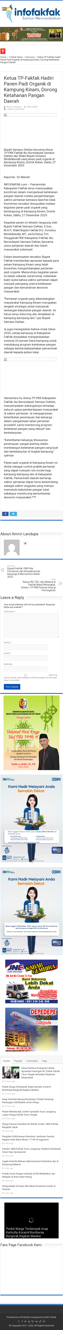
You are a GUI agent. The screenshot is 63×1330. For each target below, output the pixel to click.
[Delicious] (40, 1321)
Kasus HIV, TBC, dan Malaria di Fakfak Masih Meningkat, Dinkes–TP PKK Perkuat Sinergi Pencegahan (38, 585)
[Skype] (32, 1321)
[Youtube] (29, 1321)
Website (8, 664)
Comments (32, 1061)
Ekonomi (30, 57)
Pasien (10, 51)
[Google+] (19, 1321)
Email (7, 653)
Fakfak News (16, 57)
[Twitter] (25, 1321)
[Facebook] (22, 1321)
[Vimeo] (43, 1321)
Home (3, 57)
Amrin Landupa (14, 107)
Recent (6, 1061)
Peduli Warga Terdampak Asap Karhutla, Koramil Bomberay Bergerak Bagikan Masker (27, 1232)
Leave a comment (15, 109)
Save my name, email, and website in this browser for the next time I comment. (30, 678)
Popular (18, 1061)
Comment (9, 611)
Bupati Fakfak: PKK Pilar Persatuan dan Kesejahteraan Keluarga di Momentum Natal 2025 (23, 571)
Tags (44, 1061)
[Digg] (36, 1321)
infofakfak (24, 1317)
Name (7, 642)
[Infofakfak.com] (32, 13)
